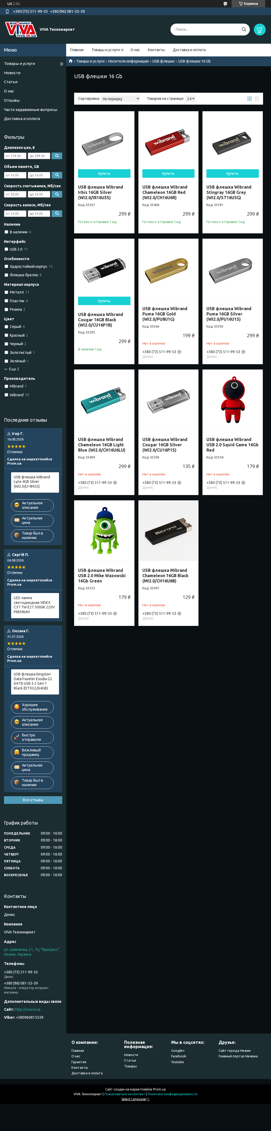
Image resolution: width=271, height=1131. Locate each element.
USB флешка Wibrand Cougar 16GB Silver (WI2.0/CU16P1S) (164, 444)
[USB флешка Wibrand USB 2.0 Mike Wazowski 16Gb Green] (104, 530)
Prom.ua (159, 1089)
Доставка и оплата (189, 50)
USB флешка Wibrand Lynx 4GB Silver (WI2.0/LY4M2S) (32, 481)
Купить (104, 173)
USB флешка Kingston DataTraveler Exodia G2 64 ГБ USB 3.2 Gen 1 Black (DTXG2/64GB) (33, 681)
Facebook (178, 1056)
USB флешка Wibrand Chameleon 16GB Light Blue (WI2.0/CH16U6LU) (101, 444)
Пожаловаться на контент (124, 1094)
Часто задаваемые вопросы (30, 109)
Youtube (177, 1062)
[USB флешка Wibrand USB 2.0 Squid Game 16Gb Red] (232, 399)
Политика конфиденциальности (172, 1094)
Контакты (156, 50)
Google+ (178, 1050)
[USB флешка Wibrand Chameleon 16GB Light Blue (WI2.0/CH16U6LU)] (104, 399)
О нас (135, 50)
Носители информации (129, 61)
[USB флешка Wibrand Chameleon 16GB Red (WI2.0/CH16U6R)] (168, 141)
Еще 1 (14, 369)
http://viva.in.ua (27, 1009)
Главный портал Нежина (238, 1056)
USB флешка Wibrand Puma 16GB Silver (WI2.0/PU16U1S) (228, 314)
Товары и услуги (106, 50)
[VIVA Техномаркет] (21, 29)
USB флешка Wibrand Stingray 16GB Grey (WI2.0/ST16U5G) (228, 192)
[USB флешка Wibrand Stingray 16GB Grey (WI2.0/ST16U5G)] (232, 141)
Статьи (10, 81)
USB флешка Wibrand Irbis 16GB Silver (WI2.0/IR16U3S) (100, 192)
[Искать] (244, 29)
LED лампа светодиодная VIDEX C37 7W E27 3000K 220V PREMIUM (34, 605)
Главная (77, 50)
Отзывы (12, 100)
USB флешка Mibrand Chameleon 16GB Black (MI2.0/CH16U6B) (165, 575)
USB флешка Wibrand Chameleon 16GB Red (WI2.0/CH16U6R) (164, 192)
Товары (130, 1066)
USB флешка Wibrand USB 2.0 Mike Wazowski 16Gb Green (102, 575)
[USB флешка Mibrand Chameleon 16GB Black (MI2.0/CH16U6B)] (168, 530)
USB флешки (163, 61)
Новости (12, 72)
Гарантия (78, 1062)
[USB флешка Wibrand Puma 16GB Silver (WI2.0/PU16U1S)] (232, 269)
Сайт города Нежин (235, 1050)
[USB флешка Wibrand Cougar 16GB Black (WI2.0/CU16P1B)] (104, 269)
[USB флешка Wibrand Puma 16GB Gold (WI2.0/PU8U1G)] (168, 269)
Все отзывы (33, 800)
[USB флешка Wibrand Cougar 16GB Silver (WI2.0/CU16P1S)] (168, 399)
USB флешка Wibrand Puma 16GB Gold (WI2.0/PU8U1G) (164, 314)
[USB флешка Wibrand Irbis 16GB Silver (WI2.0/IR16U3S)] (104, 141)
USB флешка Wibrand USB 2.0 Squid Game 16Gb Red (232, 444)
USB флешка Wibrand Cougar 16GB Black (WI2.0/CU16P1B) (100, 319)
